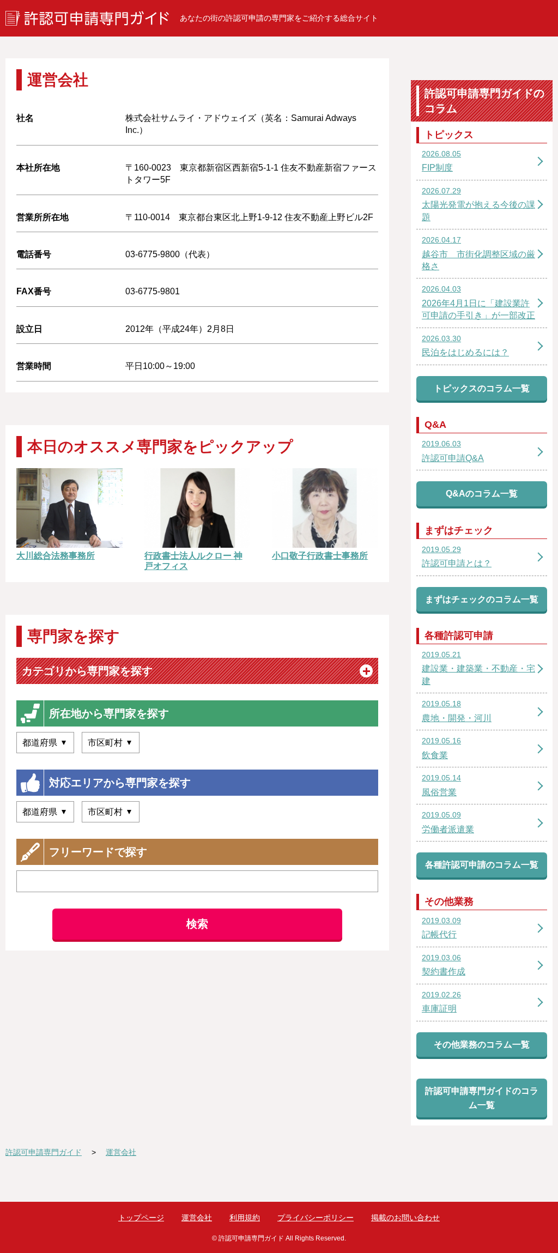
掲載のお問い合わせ (405, 1217)
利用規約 (244, 1217)
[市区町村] (111, 742)
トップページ (141, 1217)
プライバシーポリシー (315, 1217)
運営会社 (196, 1217)
